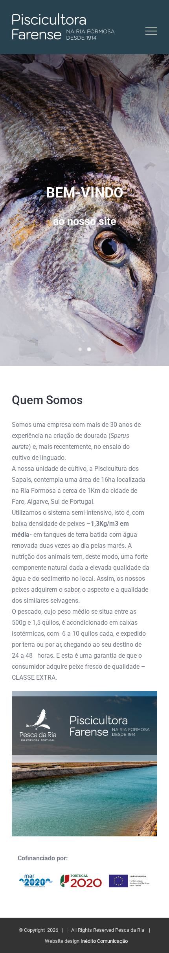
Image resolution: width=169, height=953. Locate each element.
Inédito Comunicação (104, 941)
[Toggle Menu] (151, 31)
